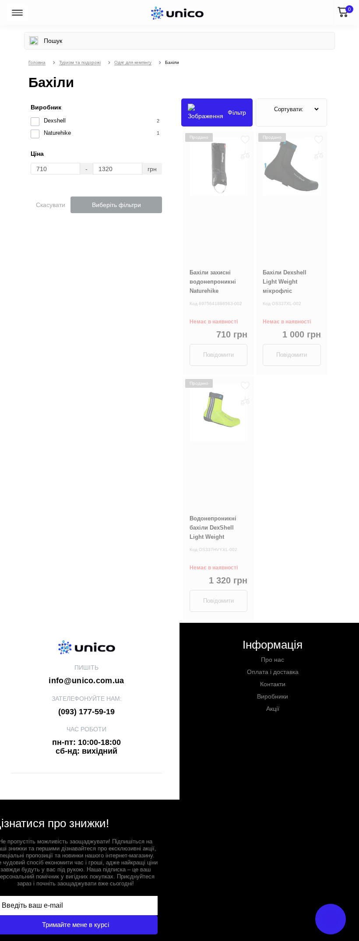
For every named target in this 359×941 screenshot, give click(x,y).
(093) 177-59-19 (86, 711)
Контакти (272, 684)
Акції (272, 708)
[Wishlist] (245, 139)
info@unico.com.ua (86, 680)
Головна (37, 62)
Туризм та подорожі (80, 62)
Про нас (272, 659)
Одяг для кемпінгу (132, 62)
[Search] (33, 40)
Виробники (272, 696)
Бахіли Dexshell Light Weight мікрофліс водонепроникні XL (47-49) (290, 290)
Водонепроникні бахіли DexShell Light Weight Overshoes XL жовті (217, 532)
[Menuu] (17, 12)
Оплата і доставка (273, 671)
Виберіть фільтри (116, 204)
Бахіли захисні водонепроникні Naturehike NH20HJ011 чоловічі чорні (218, 290)
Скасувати (50, 204)
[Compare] (245, 155)
